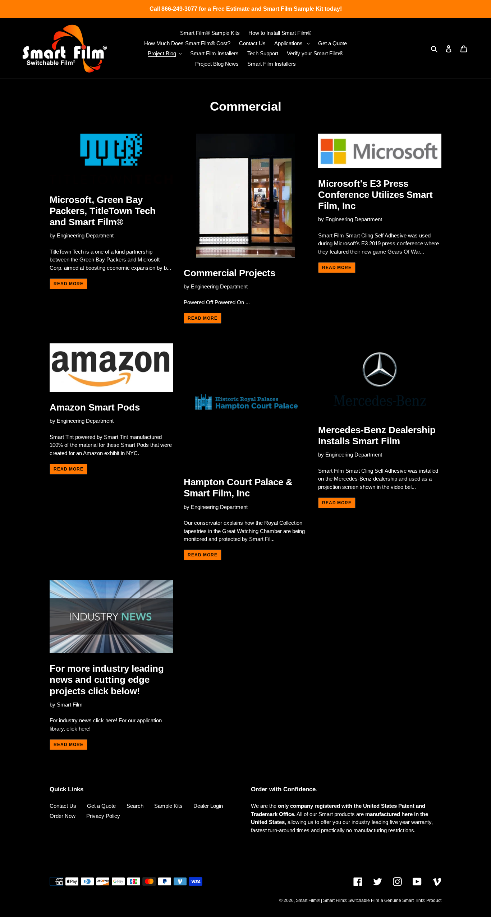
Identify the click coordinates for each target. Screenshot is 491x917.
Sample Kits (168, 806)
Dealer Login (208, 806)
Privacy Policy (103, 816)
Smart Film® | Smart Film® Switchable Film (337, 900)
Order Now (62, 816)
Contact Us (63, 806)
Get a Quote (101, 806)
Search (135, 806)
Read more (68, 283)
